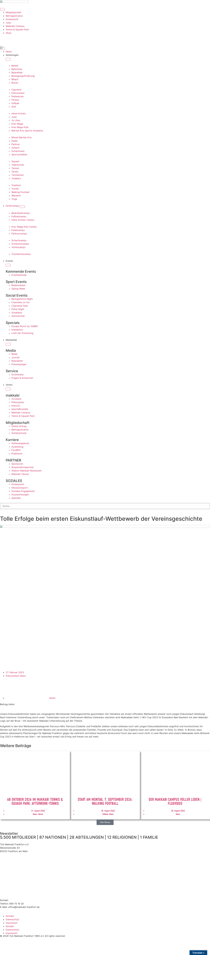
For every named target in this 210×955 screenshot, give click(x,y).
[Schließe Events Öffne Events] (8, 265)
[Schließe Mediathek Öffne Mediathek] (8, 344)
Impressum (11, 922)
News (23, 675)
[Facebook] (11, 38)
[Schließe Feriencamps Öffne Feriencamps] (22, 206)
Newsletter (9, 833)
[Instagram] (3, 38)
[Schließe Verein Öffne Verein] (8, 389)
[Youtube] (19, 38)
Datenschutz (12, 919)
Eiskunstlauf (12, 675)
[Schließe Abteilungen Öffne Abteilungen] (8, 59)
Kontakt (10, 916)
